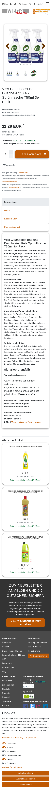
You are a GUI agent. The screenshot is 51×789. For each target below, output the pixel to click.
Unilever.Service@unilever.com (26, 422)
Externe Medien (14, 755)
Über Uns (6, 642)
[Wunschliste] (30, 4)
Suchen (24, 4)
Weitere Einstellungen (12, 767)
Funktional (11, 763)
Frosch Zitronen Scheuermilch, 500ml (25, 447)
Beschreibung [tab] (10, 202)
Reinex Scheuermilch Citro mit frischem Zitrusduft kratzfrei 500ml (25, 492)
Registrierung (34, 651)
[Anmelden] (11, 4)
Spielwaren (7, 701)
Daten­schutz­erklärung (13, 737)
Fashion (5, 705)
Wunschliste (10, 165)
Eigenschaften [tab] (10, 219)
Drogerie (6, 693)
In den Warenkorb (31, 154)
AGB (4, 659)
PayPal (10, 759)
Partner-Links (8, 667)
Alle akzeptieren (25, 773)
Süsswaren (7, 681)
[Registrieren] (15, 4)
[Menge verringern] (11, 156)
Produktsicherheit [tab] (12, 227)
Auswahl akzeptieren (25, 779)
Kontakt (5, 647)
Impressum (7, 663)
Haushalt (6, 697)
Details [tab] (7, 210)
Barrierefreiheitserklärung (13, 655)
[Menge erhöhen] (11, 152)
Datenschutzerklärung (12, 651)
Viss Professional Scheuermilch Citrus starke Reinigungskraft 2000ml (25, 538)
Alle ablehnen (25, 784)
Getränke (6, 689)
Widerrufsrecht (34, 647)
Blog (6, 4)
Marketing (11, 751)
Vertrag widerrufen (38, 656)
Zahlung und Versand (37, 642)
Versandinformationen (9, 182)
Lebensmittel (8, 685)
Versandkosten (23, 173)
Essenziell (11, 743)
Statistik (10, 747)
